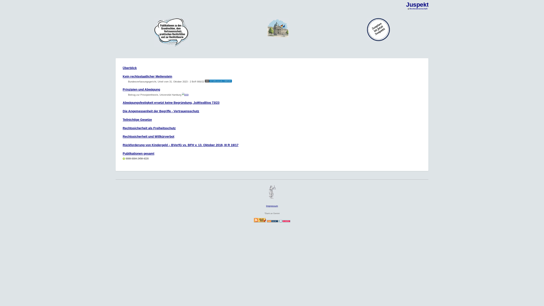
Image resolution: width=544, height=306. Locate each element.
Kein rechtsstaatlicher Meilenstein (147, 76)
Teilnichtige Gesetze (137, 119)
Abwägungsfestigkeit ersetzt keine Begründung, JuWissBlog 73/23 (171, 102)
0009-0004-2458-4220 (137, 158)
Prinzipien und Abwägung (141, 89)
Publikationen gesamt (138, 153)
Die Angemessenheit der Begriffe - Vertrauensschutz (161, 111)
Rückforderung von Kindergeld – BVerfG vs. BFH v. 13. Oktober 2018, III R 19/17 (180, 145)
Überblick (130, 68)
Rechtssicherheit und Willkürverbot (148, 136)
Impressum (272, 206)
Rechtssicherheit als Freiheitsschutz (149, 128)
